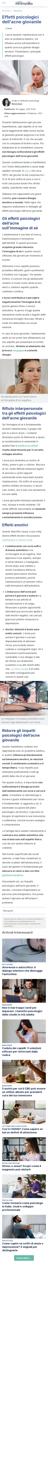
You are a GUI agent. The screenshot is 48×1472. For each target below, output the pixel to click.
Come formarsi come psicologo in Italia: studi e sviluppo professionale (22, 1206)
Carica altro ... (24, 1258)
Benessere (6, 11)
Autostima (18, 11)
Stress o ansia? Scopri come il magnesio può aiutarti (21, 1167)
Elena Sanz (17, 104)
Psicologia (7, 1200)
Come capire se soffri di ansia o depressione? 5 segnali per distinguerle (22, 1247)
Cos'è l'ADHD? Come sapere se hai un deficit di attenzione (22, 1130)
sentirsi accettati (28, 445)
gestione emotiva (12, 875)
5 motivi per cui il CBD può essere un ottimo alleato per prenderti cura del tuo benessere (23, 1092)
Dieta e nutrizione (11, 1163)
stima (28, 170)
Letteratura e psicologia (14, 1126)
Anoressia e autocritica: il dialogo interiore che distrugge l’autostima (22, 971)
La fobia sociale (19, 669)
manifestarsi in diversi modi (17, 540)
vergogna (18, 350)
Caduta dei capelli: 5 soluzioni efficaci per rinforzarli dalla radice (21, 1052)
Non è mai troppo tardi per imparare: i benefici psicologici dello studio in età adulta (22, 1011)
